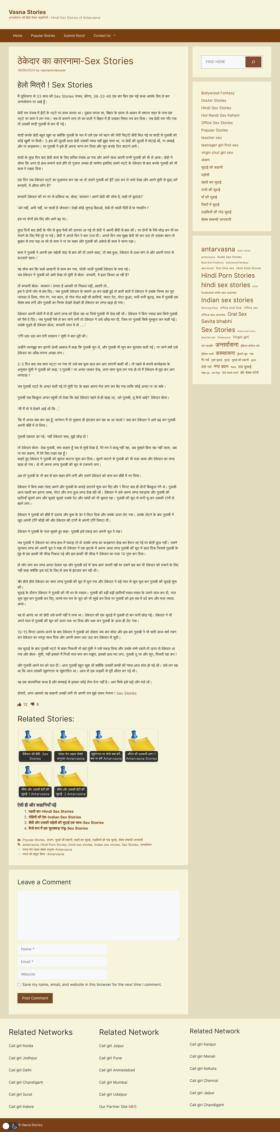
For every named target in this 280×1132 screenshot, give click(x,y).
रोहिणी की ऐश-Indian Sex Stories (55, 817)
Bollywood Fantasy (217, 93)
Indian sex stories (107, 844)
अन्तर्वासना (146, 844)
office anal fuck (231, 307)
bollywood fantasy (237, 262)
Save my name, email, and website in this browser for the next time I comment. (92, 984)
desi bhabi (207, 268)
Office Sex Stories (217, 123)
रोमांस (233, 367)
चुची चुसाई (216, 360)
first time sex (225, 268)
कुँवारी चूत (242, 354)
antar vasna (243, 250)
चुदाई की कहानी (63, 840)
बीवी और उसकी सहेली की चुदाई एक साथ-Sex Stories (66, 822)
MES (132, 1106)
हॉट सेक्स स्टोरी (249, 372)
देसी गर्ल (206, 367)
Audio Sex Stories (229, 257)
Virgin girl (241, 337)
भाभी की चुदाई (210, 190)
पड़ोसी (205, 175)
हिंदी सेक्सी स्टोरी (230, 372)
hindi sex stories (80, 844)
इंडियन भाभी (207, 354)
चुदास (253, 360)
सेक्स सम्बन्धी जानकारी (131, 840)
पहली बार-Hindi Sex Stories (51, 811)
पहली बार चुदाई (82, 840)
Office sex (251, 307)
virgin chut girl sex (217, 152)
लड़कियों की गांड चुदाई (104, 840)
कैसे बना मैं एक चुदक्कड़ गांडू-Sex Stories (58, 828)
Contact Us (102, 35)
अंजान (50, 840)
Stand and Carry (246, 331)
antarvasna (31, 844)
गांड (252, 354)
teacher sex (211, 137)
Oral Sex (237, 314)
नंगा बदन (221, 366)
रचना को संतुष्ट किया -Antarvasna (43, 854)
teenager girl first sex (219, 145)
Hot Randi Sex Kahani (220, 115)
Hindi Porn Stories (53, 844)
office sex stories (213, 314)
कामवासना (225, 353)
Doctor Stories (213, 100)
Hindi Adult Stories (248, 268)
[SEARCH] (253, 62)
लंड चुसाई (244, 367)
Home (17, 35)
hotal (255, 286)
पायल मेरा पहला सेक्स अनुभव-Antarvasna (47, 849)
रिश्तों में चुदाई (210, 204)
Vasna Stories (27, 12)
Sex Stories (126, 693)
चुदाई (226, 360)
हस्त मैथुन (216, 373)
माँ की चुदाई (209, 197)
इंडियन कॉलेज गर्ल (250, 345)
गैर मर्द (205, 360)
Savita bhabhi (216, 321)
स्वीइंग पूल (205, 373)
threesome (224, 337)
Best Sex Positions (212, 262)
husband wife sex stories (218, 292)
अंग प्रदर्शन (207, 345)
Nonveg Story (209, 307)
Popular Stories (43, 35)
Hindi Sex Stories (216, 108)
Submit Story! (74, 35)
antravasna (208, 257)
